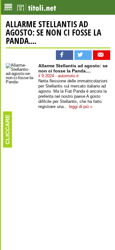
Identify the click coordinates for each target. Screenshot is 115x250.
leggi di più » (80, 106)
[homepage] (36, 7)
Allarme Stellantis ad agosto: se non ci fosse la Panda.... (53, 32)
